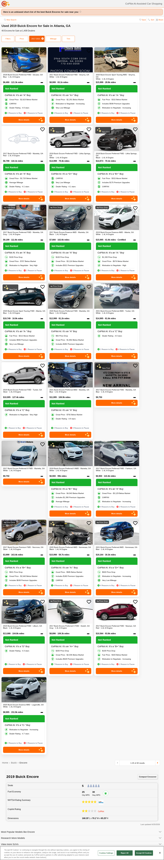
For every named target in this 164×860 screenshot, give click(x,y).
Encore (23, 762)
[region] (82, 853)
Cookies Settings (106, 853)
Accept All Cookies (143, 853)
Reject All (125, 853)
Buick (14, 762)
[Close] (160, 853)
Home (5, 762)
